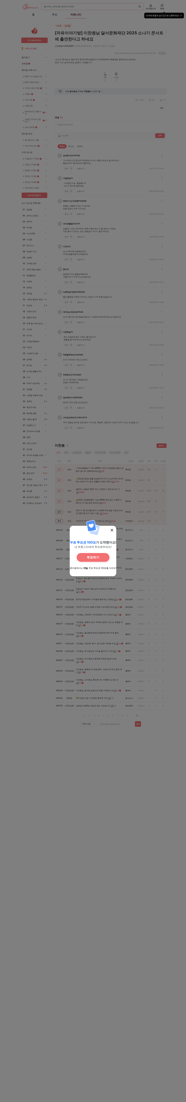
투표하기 (93, 557)
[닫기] (111, 530)
